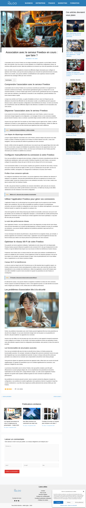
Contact (43, 490)
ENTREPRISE (40, 3)
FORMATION (74, 3)
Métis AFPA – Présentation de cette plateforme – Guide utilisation (74, 54)
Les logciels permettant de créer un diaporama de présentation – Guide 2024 (11, 423)
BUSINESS (29, 3)
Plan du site (43, 492)
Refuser (68, 502)
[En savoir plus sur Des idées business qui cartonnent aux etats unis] (31, 413)
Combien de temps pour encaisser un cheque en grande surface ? (75, 74)
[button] (83, 491)
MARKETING (62, 3)
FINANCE (51, 3)
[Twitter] (16, 500)
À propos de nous (16, 498)
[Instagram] (18, 500)
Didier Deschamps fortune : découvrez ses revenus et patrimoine (74, 35)
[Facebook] (14, 500)
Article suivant (58, 396)
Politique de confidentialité (72, 505)
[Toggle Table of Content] (13, 80)
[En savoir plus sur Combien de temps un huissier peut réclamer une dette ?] (50, 413)
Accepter (58, 502)
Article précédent (6, 396)
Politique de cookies (63, 505)
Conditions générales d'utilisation (43, 498)
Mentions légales (43, 494)
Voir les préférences (79, 502)
